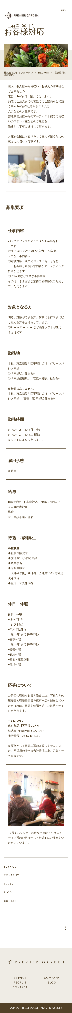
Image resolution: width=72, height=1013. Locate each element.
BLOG (8, 892)
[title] (36, 963)
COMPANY (11, 875)
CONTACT (11, 901)
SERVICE (10, 866)
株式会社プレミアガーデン (18, 72)
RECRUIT (43, 72)
